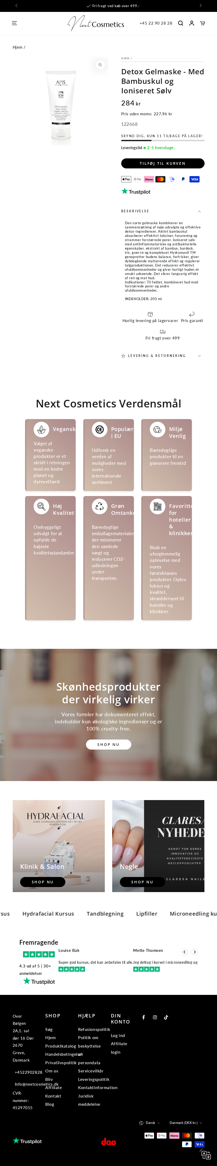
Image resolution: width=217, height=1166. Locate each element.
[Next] (194, 952)
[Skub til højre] (200, 6)
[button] (180, 23)
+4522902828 (25, 1072)
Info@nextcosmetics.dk (25, 1084)
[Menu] (14, 23)
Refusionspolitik (94, 1029)
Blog (49, 1104)
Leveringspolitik (93, 1079)
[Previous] (185, 952)
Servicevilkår (90, 1070)
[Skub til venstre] (17, 6)
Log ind (118, 1035)
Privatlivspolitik (61, 1062)
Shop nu (108, 744)
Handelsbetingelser (64, 1054)
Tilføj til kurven (163, 163)
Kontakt (53, 1095)
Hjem (17, 47)
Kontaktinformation (97, 1087)
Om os (51, 1070)
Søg (49, 1029)
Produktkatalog (60, 1045)
